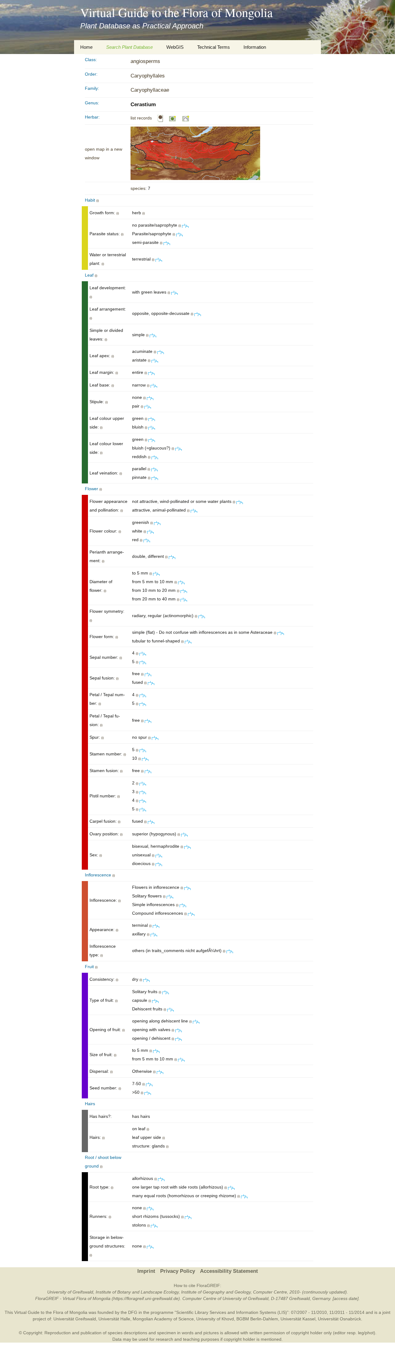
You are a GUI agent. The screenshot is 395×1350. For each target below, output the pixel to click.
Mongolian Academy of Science (163, 1318)
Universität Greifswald (74, 1318)
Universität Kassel (298, 1318)
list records (141, 117)
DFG (132, 1312)
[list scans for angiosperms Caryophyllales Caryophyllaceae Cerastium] (160, 117)
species (138, 188)
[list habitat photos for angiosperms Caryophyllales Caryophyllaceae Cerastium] (186, 117)
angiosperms (145, 61)
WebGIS (175, 47)
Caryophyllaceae (150, 90)
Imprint (146, 1271)
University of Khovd (215, 1318)
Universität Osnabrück (339, 1318)
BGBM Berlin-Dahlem (257, 1318)
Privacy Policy (177, 1271)
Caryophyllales (148, 76)
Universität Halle (114, 1318)
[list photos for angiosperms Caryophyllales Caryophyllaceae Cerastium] (172, 117)
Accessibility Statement (229, 1271)
